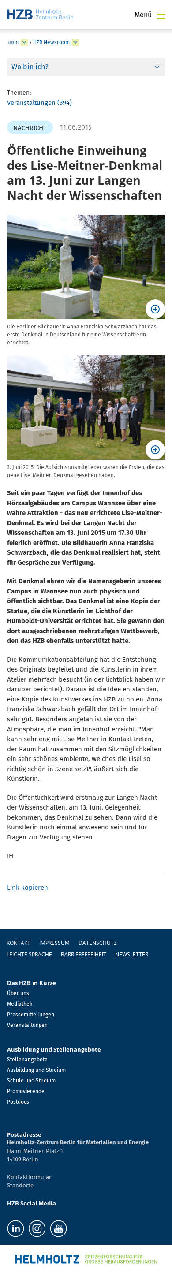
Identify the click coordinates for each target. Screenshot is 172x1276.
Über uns (18, 993)
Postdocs (18, 1102)
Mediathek (19, 1004)
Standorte (20, 1185)
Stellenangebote (27, 1059)
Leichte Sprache (29, 954)
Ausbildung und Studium (36, 1070)
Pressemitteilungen (30, 1014)
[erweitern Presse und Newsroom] (24, 42)
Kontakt (18, 943)
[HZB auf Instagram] (37, 1228)
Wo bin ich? (29, 67)
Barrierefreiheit (83, 954)
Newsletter (131, 954)
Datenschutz (98, 943)
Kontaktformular (29, 1177)
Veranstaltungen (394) (39, 103)
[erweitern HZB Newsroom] (75, 42)
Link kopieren (27, 888)
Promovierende (26, 1091)
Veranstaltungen (27, 1025)
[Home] (40, 14)
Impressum (54, 943)
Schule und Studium (31, 1081)
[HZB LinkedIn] (15, 1228)
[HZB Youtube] (58, 1228)
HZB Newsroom (51, 42)
